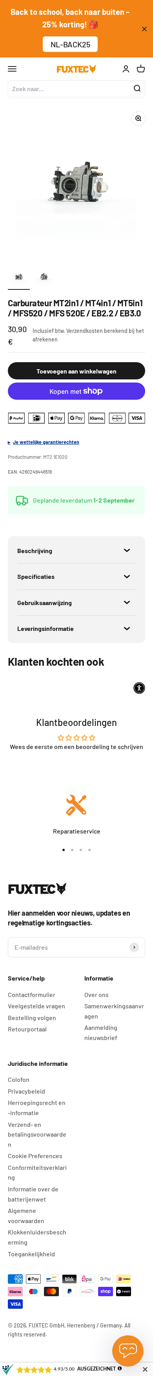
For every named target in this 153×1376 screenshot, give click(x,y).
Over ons (96, 994)
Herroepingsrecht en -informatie (37, 1107)
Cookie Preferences (35, 1155)
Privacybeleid (26, 1091)
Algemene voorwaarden (26, 1215)
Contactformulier (31, 994)
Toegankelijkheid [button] (31, 1253)
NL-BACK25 (70, 44)
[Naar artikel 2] (44, 278)
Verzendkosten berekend (97, 330)
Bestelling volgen (32, 1017)
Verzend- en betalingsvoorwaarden (37, 1134)
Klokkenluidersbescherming (37, 1237)
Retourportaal (27, 1029)
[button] (139, 688)
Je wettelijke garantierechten (46, 442)
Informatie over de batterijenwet (33, 1194)
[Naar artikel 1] (19, 278)
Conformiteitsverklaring (37, 1172)
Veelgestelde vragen (36, 1006)
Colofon (18, 1079)
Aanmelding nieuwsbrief (100, 1032)
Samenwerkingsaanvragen (114, 1011)
